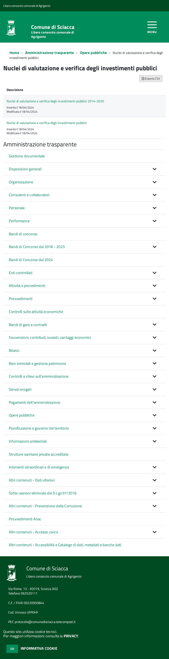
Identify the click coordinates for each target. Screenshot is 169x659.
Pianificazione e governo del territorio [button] (39, 428)
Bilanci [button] (14, 350)
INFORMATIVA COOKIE (39, 648)
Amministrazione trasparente (49, 52)
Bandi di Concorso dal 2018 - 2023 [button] (37, 247)
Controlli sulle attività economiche (36, 311)
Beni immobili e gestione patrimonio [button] (37, 363)
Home (14, 52)
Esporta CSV (152, 78)
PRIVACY (71, 636)
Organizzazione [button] (21, 182)
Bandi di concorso (23, 234)
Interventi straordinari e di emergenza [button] (39, 467)
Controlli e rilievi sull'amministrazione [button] (38, 376)
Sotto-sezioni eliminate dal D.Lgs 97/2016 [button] (42, 493)
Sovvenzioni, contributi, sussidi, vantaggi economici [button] (50, 337)
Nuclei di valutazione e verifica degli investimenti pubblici (47, 122)
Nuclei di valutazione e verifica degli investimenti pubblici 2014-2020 (55, 101)
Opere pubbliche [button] (21, 415)
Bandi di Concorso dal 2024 (31, 260)
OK (12, 648)
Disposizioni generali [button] (25, 169)
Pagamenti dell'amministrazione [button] (34, 402)
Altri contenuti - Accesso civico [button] (33, 532)
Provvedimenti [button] (20, 298)
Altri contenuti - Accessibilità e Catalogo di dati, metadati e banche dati (65, 545)
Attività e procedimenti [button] (27, 285)
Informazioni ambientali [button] (28, 441)
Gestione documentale (27, 156)
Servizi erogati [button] (20, 389)
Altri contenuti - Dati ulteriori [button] (32, 480)
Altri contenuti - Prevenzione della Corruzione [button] (45, 506)
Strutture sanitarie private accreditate (38, 454)
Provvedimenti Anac (25, 519)
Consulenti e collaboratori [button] (29, 195)
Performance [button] (19, 221)
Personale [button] (17, 208)
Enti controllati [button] (20, 273)
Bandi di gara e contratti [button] (28, 324)
